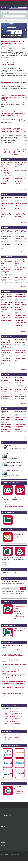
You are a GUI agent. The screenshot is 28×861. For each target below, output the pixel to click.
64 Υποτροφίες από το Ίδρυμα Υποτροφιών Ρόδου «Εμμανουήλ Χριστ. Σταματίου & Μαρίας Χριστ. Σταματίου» (7, 428)
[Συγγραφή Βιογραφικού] (8, 494)
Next (26, 30)
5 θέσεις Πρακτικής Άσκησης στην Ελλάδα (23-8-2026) (6, 214)
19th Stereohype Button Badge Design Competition (6, 238)
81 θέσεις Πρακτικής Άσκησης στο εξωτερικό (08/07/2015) (11, 63)
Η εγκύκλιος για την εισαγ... (13, 453)
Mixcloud (3, 842)
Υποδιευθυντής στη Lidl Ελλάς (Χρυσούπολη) (12, 645)
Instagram (3, 836)
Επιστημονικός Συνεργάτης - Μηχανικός (11, 660)
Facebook (3, 834)
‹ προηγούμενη (14, 149)
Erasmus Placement (19, 630)
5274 (24, 149)
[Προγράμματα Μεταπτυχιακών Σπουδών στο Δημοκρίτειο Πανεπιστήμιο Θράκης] (8, 613)
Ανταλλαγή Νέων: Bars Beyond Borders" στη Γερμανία (20, 261)
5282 (14, 152)
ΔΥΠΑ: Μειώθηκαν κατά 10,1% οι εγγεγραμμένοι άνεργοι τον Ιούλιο (20, 296)
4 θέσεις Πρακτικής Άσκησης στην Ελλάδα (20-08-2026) (20, 214)
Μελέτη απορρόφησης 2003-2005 (13, 721)
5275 (6, 151)
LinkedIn (3, 839)
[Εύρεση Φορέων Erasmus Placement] (8, 637)
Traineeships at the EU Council (11, 35)
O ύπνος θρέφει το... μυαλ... (14, 462)
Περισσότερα (24, 59)
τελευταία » (15, 154)
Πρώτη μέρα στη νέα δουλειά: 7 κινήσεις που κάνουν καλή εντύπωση (20, 352)
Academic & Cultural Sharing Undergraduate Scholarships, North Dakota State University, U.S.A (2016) (14, 97)
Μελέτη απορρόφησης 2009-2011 (13, 718)
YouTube (3, 845)
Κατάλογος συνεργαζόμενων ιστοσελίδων (18, 534)
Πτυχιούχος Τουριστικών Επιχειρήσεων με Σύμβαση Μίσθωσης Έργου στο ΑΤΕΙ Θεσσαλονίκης (13, 43)
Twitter (2, 831)
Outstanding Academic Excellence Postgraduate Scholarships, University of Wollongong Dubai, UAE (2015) (13, 113)
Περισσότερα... (24, 189)
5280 (5, 152)
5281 (9, 152)
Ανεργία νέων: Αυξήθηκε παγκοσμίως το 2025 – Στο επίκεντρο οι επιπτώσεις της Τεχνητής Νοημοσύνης (7, 306)
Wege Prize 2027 (19, 244)
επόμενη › (23, 152)
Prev (2, 30)
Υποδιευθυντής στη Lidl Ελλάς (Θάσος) (11, 649)
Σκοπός (9, 445)
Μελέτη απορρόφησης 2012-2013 (13, 716)
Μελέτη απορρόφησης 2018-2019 (13, 713)
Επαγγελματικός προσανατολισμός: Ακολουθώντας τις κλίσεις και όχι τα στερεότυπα (19, 381)
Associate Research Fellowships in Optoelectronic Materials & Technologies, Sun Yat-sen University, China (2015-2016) (13, 129)
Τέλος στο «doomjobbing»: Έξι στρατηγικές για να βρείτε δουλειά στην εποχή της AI (6, 343)
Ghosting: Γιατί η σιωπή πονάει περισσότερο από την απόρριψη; (6, 396)
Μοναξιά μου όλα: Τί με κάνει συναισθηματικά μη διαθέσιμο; (7, 389)
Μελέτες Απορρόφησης (12, 470)
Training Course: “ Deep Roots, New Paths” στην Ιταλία (20, 279)
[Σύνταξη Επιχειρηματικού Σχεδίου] (20, 494)
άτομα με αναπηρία (21, 560)
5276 (10, 151)
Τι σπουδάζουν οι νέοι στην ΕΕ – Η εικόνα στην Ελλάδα (6, 296)
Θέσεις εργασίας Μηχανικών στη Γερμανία (13, 82)
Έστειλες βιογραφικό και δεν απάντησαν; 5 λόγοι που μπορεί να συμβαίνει (21, 341)
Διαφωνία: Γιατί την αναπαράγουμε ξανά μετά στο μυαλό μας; (7, 379)
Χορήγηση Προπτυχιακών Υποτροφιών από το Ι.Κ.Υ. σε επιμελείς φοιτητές (7, 419)
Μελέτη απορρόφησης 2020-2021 (13, 711)
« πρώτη (6, 149)
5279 (24, 151)
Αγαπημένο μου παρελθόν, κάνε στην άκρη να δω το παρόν (21, 389)
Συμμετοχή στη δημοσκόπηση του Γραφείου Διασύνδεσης (20, 791)
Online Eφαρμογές (16, 497)
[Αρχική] (14, 8)
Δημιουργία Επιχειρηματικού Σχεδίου (14, 506)
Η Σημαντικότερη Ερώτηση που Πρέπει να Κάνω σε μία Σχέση (20, 396)
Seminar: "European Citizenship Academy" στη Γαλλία (7, 261)
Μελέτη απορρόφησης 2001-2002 (13, 723)
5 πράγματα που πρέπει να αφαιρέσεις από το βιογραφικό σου (7, 352)
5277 (15, 151)
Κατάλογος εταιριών (19, 515)
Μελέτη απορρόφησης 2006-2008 (13, 720)
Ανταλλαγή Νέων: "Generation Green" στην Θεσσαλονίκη (7, 279)
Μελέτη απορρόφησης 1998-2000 (13, 725)
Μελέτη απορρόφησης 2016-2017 (13, 715)
